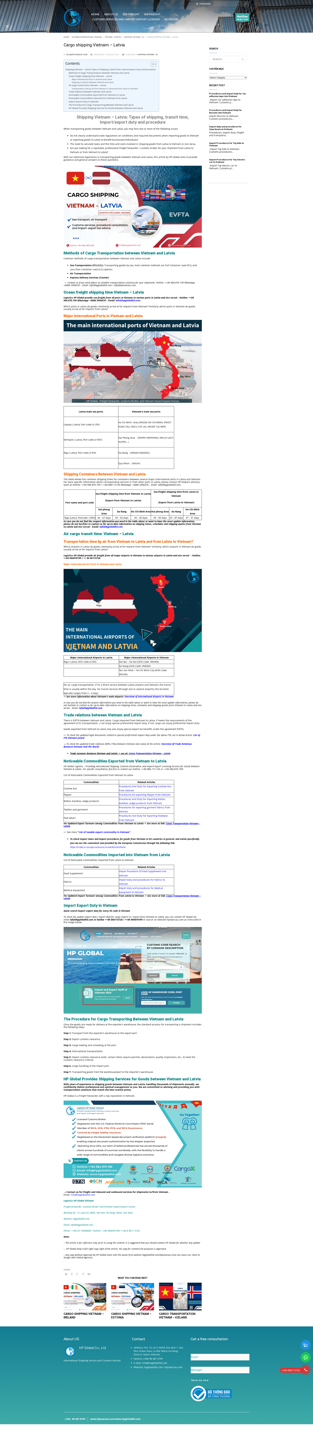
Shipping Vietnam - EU (148, 54)
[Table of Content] (153, 64)
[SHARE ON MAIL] (88, 1274)
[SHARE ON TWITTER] (66, 1274)
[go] (246, 3)
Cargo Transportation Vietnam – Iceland (177, 1315)
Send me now (200, 1380)
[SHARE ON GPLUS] (77, 1274)
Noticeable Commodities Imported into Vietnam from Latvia (98, 98)
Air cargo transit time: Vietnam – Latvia (87, 85)
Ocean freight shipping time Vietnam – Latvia (90, 76)
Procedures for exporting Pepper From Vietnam (145, 794)
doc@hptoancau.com (77, 54)
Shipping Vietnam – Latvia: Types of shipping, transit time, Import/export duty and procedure (110, 69)
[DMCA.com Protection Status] (93, 1384)
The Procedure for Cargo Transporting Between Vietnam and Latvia (101, 105)
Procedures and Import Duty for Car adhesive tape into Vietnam (227, 94)
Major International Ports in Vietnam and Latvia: (92, 79)
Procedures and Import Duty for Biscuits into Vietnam (225, 111)
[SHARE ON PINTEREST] (83, 1274)
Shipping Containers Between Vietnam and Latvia (92, 82)
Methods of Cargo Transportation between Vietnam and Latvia (99, 73)
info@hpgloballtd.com (83, 1194)
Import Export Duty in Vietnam (84, 101)
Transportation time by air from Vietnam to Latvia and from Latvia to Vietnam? (105, 88)
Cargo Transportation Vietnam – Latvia (149, 753)
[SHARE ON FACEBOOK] (71, 1274)
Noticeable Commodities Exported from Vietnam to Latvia (97, 95)
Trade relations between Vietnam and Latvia (90, 91)
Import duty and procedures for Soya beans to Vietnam (225, 127)
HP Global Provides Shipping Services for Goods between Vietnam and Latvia (106, 108)
